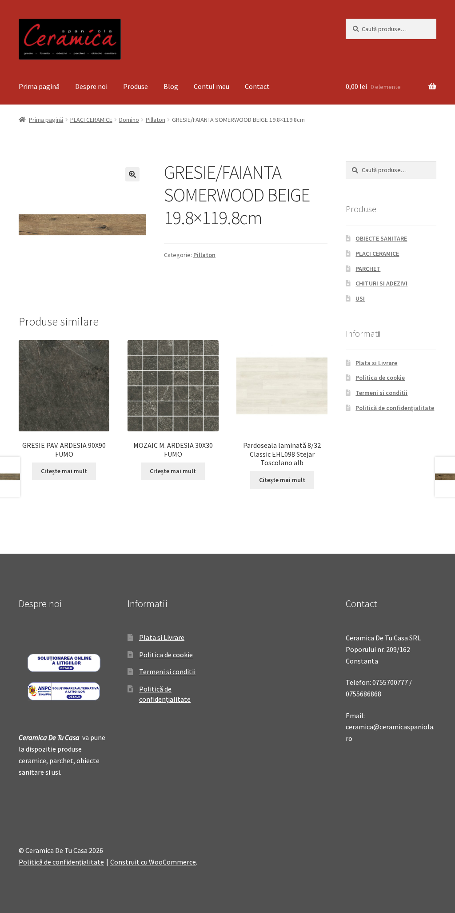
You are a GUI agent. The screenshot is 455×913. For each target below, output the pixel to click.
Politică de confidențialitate (394, 408)
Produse (135, 86)
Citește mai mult (64, 471)
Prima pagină (39, 86)
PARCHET (367, 269)
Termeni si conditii (381, 393)
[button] (132, 174)
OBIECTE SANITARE (381, 238)
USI (360, 298)
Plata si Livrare (376, 363)
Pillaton (155, 120)
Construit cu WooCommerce (153, 861)
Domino (129, 120)
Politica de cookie (380, 378)
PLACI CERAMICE (91, 120)
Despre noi (91, 86)
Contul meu (211, 86)
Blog (171, 86)
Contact (257, 86)
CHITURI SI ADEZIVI (381, 283)
